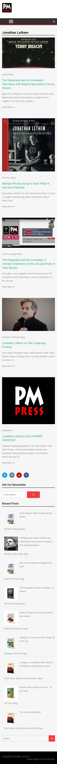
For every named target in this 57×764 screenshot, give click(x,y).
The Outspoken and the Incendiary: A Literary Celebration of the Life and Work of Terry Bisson (28, 263)
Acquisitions (7, 430)
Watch (19, 254)
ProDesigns (50, 759)
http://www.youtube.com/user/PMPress (19, 475)
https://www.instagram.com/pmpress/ (12, 475)
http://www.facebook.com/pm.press (26, 475)
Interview (6, 337)
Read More (7, 107)
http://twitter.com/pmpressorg (4, 475)
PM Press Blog (8, 177)
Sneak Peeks (7, 74)
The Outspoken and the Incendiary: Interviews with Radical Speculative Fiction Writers (28, 84)
